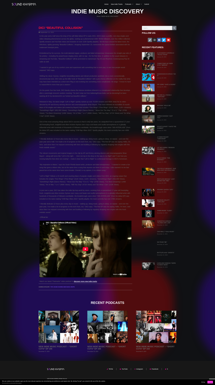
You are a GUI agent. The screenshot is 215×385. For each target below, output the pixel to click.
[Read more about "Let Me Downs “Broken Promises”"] (148, 150)
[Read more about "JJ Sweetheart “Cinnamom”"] (148, 140)
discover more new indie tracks (85, 281)
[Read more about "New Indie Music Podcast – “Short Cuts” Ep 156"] (59, 327)
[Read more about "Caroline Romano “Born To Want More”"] (148, 266)
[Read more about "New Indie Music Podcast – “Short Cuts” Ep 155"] (107, 327)
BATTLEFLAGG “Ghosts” (166, 252)
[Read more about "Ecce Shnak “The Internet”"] (148, 161)
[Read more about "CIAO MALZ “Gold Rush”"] (148, 234)
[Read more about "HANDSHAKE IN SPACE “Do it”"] (148, 77)
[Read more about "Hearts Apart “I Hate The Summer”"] (148, 129)
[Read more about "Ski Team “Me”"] (148, 245)
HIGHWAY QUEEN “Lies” (165, 189)
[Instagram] (154, 40)
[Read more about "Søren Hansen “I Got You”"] (148, 119)
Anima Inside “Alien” (164, 210)
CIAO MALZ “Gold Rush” (165, 231)
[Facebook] (159, 40)
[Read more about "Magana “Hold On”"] (148, 108)
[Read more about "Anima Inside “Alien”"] (148, 213)
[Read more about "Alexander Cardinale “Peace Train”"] (148, 56)
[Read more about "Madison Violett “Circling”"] (148, 203)
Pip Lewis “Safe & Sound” (166, 84)
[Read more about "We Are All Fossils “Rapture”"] (148, 98)
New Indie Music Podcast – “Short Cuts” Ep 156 (58, 347)
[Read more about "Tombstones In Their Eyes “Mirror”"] (148, 66)
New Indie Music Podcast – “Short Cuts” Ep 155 (106, 347)
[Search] (174, 28)
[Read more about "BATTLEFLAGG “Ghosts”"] (148, 255)
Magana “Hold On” (164, 105)
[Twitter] (164, 40)
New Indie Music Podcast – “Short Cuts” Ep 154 (155, 347)
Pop (51, 287)
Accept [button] (210, 382)
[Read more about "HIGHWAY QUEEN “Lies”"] (148, 192)
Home (98, 16)
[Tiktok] (150, 40)
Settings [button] (203, 382)
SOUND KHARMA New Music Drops (64, 287)
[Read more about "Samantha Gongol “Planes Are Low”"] (148, 224)
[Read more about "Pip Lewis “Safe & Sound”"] (148, 87)
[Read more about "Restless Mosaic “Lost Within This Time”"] (148, 182)
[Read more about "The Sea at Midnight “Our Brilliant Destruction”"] (148, 171)
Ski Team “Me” (162, 242)
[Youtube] (168, 40)
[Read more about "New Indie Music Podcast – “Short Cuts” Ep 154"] (156, 327)
